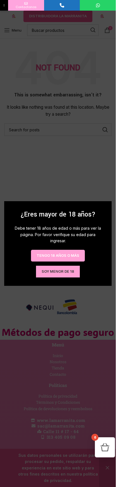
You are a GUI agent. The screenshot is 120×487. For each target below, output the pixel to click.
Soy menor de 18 (58, 271)
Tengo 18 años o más (58, 255)
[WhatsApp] (98, 5)
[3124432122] (62, 5)
